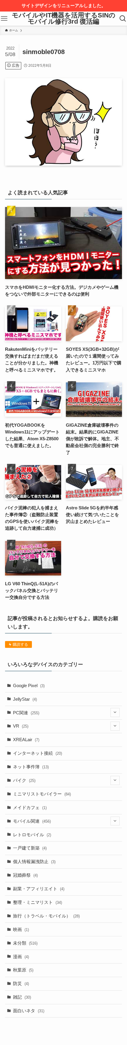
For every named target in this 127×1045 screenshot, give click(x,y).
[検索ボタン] (122, 19)
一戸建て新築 (30, 847)
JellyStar (25, 699)
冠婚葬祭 (25, 875)
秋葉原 (23, 969)
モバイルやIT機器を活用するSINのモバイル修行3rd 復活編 (63, 18)
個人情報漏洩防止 (34, 861)
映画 (21, 929)
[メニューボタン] (4, 19)
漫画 (21, 956)
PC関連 (26, 712)
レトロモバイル (32, 834)
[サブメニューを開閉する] (115, 712)
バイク (24, 780)
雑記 (22, 997)
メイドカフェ (30, 807)
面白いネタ (28, 1010)
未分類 (25, 942)
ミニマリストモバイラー (42, 793)
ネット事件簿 (31, 766)
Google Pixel (29, 685)
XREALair (26, 739)
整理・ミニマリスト (37, 902)
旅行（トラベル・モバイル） (46, 915)
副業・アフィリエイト (38, 888)
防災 (21, 983)
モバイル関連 (32, 821)
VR (20, 725)
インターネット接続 (37, 753)
